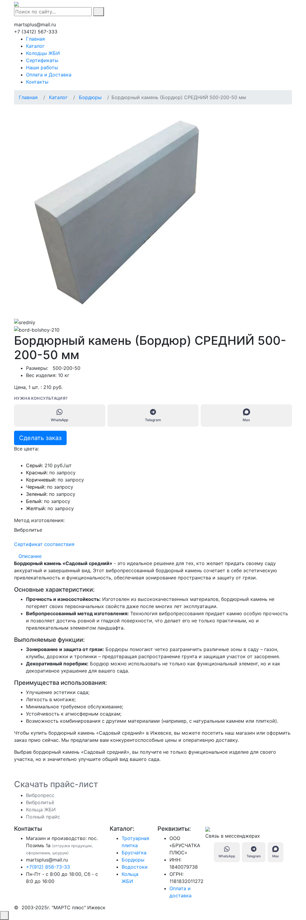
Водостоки (135, 867)
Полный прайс (43, 817)
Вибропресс (40, 795)
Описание (30, 556)
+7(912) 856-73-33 (48, 867)
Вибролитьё (40, 802)
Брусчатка (134, 853)
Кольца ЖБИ (41, 810)
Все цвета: (26, 449)
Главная (28, 97)
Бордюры (90, 97)
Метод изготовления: (39, 520)
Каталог (58, 97)
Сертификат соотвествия (44, 544)
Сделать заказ (40, 437)
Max (246, 420)
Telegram (153, 420)
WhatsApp (59, 420)
